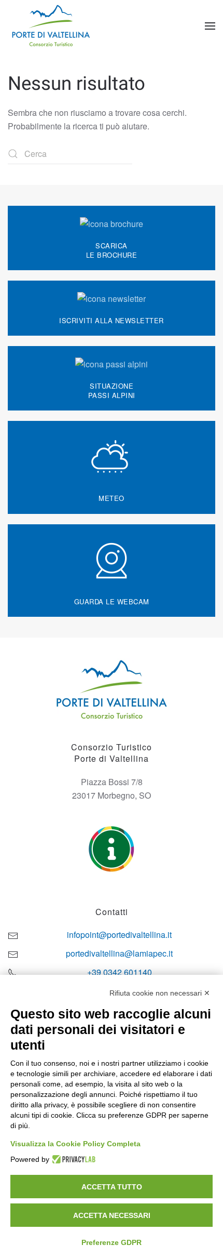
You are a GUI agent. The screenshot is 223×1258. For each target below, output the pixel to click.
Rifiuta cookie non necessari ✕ (159, 993)
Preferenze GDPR (111, 1242)
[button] (210, 26)
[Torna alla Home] (52, 26)
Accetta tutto (111, 1187)
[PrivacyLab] (72, 1159)
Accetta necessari (111, 1215)
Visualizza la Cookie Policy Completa (75, 1144)
